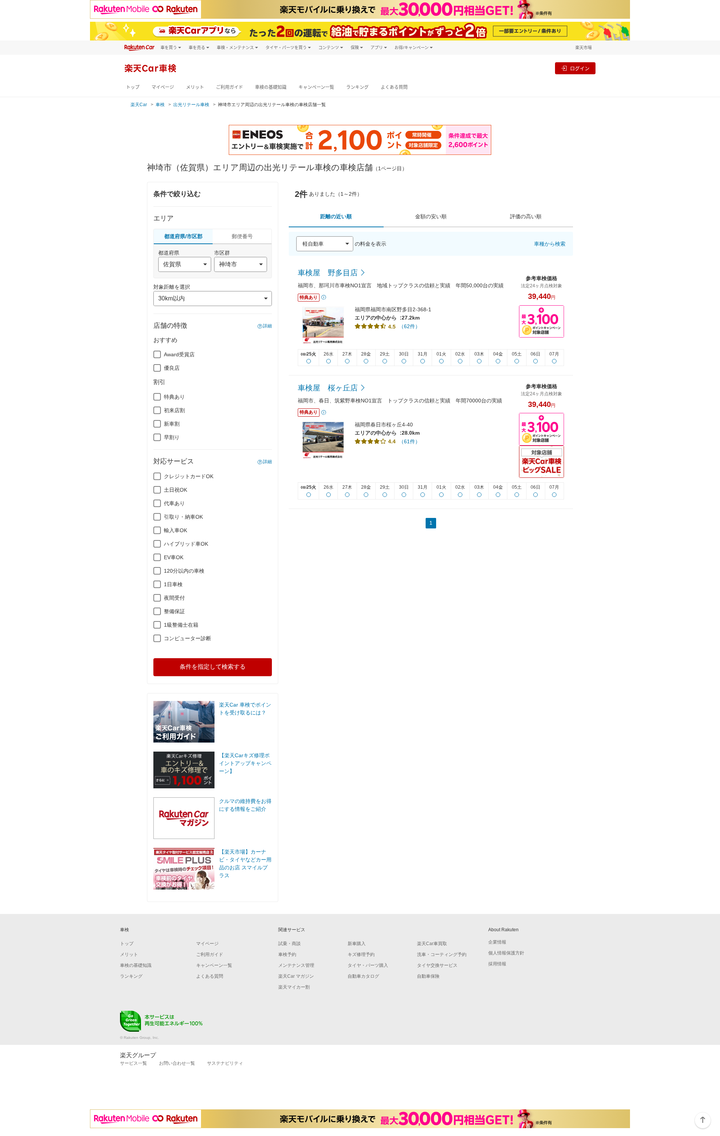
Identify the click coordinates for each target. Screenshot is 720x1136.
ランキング (357, 87)
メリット (195, 87)
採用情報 (497, 963)
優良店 (172, 368)
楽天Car (138, 104)
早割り (172, 437)
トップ (133, 87)
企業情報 (497, 942)
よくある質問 (394, 87)
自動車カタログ (363, 976)
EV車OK (173, 557)
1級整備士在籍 (181, 625)
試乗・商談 (289, 943)
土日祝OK (175, 490)
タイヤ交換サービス (437, 965)
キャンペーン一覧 (316, 87)
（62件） (409, 326)
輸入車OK (175, 530)
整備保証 (174, 611)
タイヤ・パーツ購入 (368, 965)
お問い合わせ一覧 (177, 1063)
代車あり (174, 503)
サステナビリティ (225, 1063)
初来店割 (174, 410)
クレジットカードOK (188, 476)
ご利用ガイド (229, 87)
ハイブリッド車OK (186, 544)
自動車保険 (428, 976)
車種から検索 (550, 244)
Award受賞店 (179, 354)
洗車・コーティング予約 (441, 954)
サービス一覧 (133, 1063)
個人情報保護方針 (506, 953)
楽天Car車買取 (432, 943)
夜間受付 (174, 598)
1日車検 (173, 584)
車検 (160, 104)
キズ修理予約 (361, 954)
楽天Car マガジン (296, 976)
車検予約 (287, 954)
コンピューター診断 (187, 638)
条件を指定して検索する (213, 666)
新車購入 (357, 943)
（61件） (409, 441)
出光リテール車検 (191, 104)
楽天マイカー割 (294, 987)
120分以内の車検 (184, 571)
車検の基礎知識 (270, 87)
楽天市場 (583, 47)
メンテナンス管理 (296, 965)
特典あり (174, 397)
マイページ (163, 87)
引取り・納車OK (183, 517)
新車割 (172, 424)
